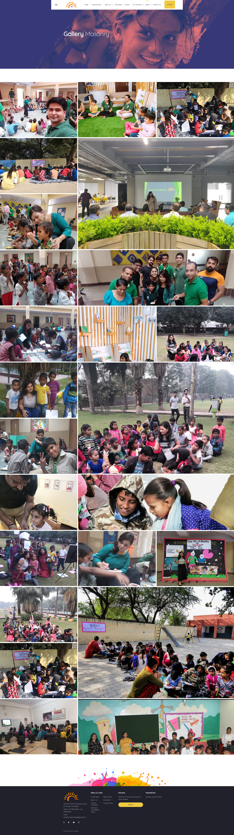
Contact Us (157, 5)
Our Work (118, 5)
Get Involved (137, 5)
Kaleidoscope (96, 5)
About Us (108, 5)
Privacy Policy (108, 803)
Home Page (95, 797)
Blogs (127, 5)
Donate (169, 4)
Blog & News (107, 797)
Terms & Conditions (94, 804)
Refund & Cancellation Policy (95, 810)
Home (86, 5)
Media (147, 5)
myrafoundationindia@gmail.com (75, 817)
